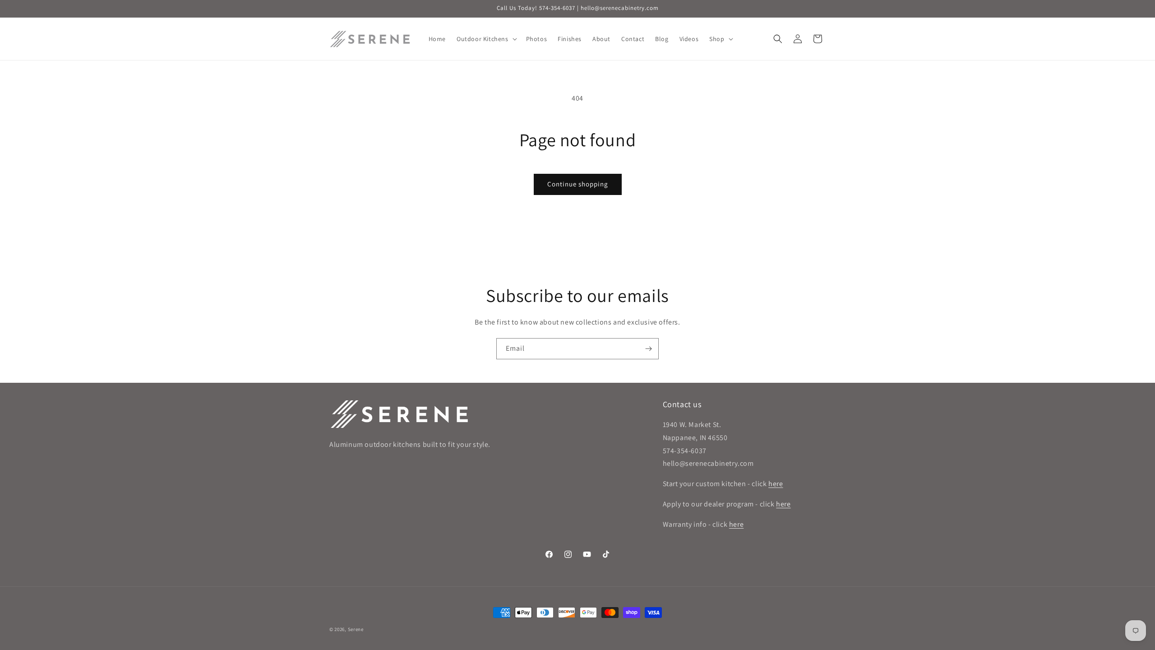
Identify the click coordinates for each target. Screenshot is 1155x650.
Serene (356, 629)
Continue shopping (577, 184)
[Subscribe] (648, 348)
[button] (486, 38)
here (775, 483)
